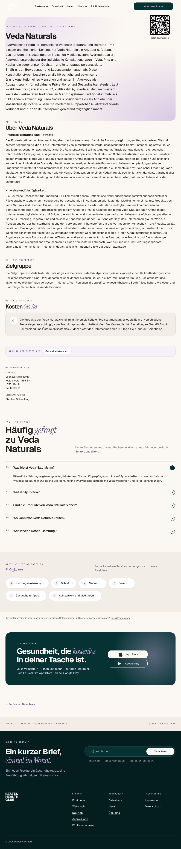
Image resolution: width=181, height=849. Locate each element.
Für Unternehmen (100, 6)
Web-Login (79, 806)
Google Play (132, 663)
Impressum (152, 800)
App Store (132, 654)
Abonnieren (160, 751)
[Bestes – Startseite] (13, 6)
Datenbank (57, 6)
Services (46, 27)
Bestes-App (41, 6)
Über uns (82, 6)
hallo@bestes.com (120, 617)
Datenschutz (153, 806)
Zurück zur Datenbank (22, 704)
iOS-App (77, 812)
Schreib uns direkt (86, 451)
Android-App (80, 819)
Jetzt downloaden (153, 6)
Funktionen (79, 800)
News (70, 6)
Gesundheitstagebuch (57, 351)
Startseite (12, 27)
